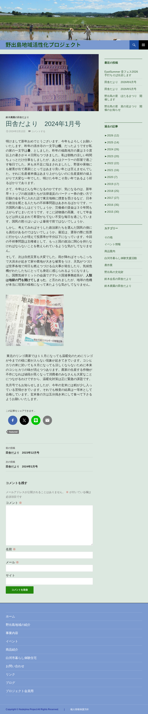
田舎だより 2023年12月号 (22, 450)
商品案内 (109, 251)
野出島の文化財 (113, 272)
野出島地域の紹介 (18, 624)
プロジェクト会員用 (20, 691)
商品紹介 (12, 649)
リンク (10, 674)
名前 (11, 549)
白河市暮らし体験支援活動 (120, 258)
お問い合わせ (15, 666)
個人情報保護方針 (79, 709)
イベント (12, 641)
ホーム (10, 616)
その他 (108, 237)
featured (13, 432)
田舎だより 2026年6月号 (120, 82)
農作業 (108, 265)
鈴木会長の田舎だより (117, 278)
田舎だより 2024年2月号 (22, 464)
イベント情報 (112, 244)
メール (12, 562)
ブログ (10, 682)
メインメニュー (143, 45)
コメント (14, 502)
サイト (10, 575)
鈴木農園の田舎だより (17, 117)
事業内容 (12, 633)
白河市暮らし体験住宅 (21, 657)
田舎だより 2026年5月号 (120, 89)
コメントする (38, 131)
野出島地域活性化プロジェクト (43, 44)
